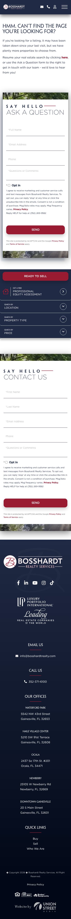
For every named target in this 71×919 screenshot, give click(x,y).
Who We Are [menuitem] (35, 848)
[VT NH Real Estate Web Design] (35, 907)
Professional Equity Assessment (27, 293)
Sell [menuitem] (35, 843)
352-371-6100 (48, 6)
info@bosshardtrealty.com (41, 6)
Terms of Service (17, 244)
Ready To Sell (35, 276)
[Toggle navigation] (65, 7)
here (65, 57)
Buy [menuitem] (35, 838)
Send (36, 229)
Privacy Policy (20, 209)
